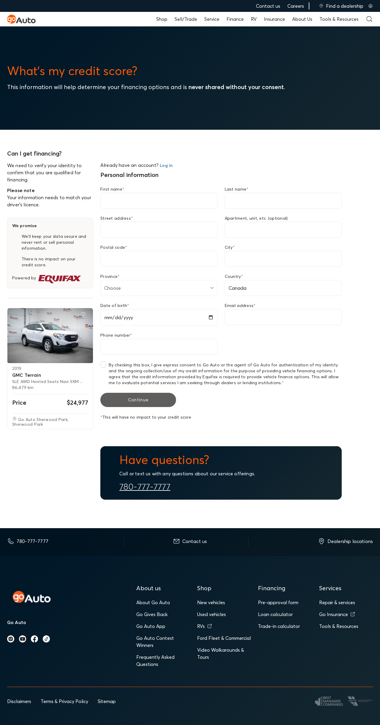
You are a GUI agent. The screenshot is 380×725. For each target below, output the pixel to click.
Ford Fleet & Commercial (224, 638)
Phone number (116, 335)
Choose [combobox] (112, 288)
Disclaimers (19, 701)
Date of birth (114, 305)
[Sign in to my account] (370, 6)
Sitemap (107, 701)
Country (234, 276)
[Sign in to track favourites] (84, 315)
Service (211, 19)
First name (112, 189)
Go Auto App (150, 626)
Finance (235, 19)
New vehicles (211, 602)
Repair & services (337, 602)
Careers (295, 6)
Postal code (113, 247)
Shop (161, 19)
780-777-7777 (144, 487)
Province (110, 276)
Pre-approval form (278, 602)
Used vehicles (211, 614)
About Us (302, 19)
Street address (116, 218)
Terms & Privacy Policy (64, 701)
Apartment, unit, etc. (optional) (256, 218)
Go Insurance (333, 614)
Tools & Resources (339, 19)
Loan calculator (275, 614)
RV (254, 19)
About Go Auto (153, 602)
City (230, 247)
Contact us (268, 6)
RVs (201, 626)
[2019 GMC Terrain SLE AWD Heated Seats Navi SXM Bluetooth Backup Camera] (50, 335)
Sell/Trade (186, 19)
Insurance (274, 19)
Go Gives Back (152, 614)
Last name (237, 189)
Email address (240, 305)
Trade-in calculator (279, 626)
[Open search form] (369, 19)
